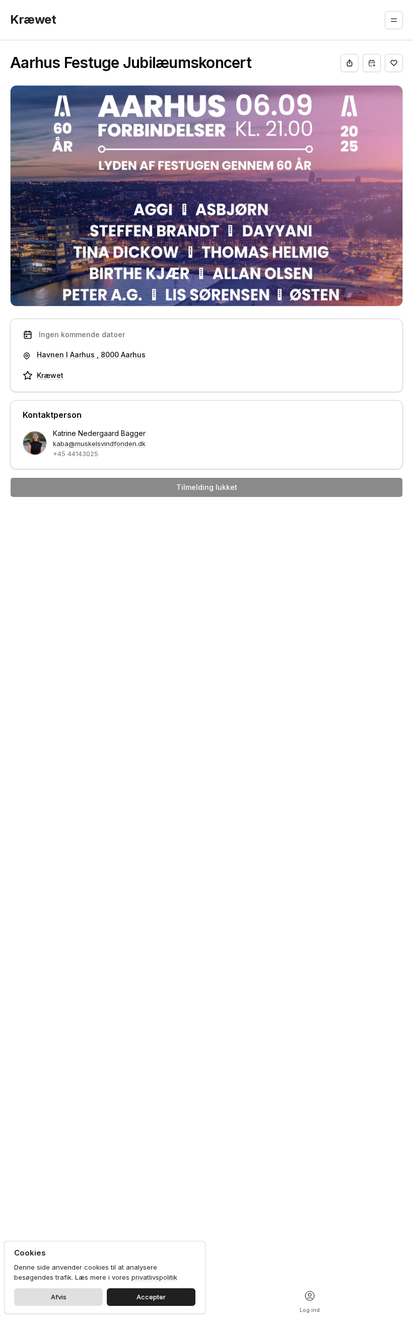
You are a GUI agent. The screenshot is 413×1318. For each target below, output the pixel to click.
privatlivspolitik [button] (154, 1277)
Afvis (58, 1297)
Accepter (151, 1297)
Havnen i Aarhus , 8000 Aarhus (91, 354)
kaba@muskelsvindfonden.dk (99, 444)
